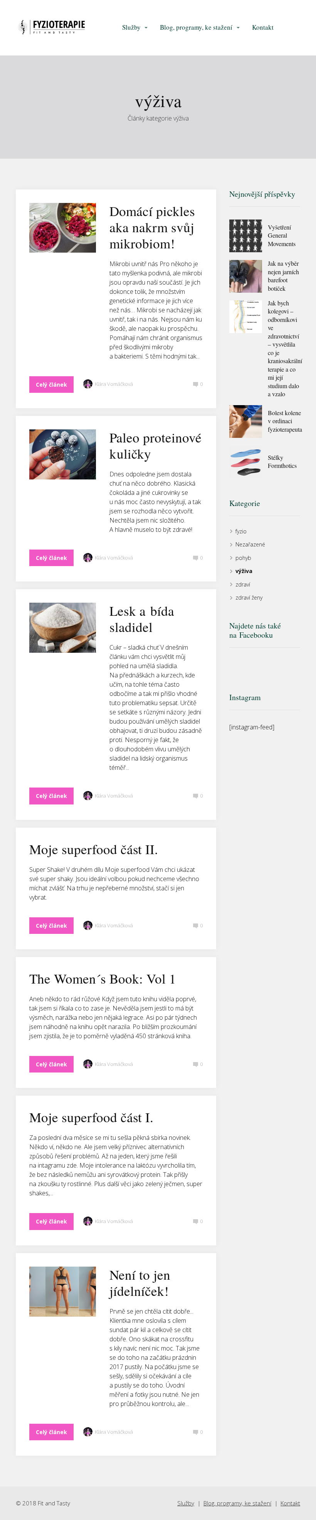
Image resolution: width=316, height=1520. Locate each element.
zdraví (242, 584)
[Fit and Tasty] (51, 28)
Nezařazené (250, 544)
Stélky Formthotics (282, 461)
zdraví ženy (248, 597)
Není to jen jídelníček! (139, 1282)
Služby (131, 27)
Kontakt (263, 27)
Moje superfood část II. (93, 849)
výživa (243, 571)
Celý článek (51, 384)
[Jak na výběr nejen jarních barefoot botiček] (245, 276)
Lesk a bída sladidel (141, 619)
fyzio (241, 531)
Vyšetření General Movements (282, 235)
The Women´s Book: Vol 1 (102, 978)
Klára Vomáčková (114, 383)
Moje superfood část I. (91, 1117)
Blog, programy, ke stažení (196, 27)
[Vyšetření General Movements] (245, 236)
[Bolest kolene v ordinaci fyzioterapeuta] (245, 421)
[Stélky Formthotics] (245, 462)
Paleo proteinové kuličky (155, 445)
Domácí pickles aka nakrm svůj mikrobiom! (152, 227)
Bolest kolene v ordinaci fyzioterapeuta (285, 421)
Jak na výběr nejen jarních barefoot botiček (283, 275)
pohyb (243, 557)
